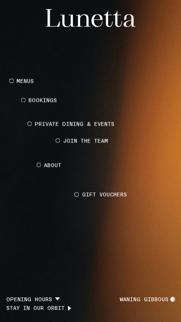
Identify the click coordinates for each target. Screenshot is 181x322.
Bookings (42, 100)
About (52, 164)
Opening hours (29, 299)
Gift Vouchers (104, 194)
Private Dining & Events (74, 123)
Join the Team (85, 140)
